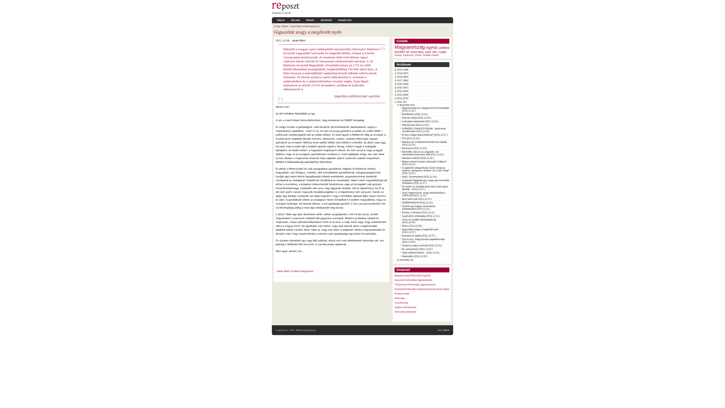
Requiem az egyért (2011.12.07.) (419, 235)
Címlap (281, 20)
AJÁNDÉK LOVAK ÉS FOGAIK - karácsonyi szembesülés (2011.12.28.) (424, 130)
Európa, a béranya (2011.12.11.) (418, 212)
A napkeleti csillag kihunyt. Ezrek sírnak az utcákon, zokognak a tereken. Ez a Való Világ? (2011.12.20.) (425, 171)
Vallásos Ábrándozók (405, 307)
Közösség (400, 298)
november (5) (406, 260)
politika (444, 47)
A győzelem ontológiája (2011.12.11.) (421, 216)
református (417, 51)
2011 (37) (402, 102)
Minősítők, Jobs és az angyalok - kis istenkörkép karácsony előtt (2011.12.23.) (423, 153)
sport (428, 51)
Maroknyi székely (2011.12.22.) (418, 158)
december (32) (407, 105)
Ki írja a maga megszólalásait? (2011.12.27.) (425, 135)
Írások (310, 20)
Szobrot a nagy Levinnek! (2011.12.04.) (422, 245)
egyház (432, 47)
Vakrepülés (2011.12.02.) (415, 256)
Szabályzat (345, 20)
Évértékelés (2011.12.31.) (415, 114)
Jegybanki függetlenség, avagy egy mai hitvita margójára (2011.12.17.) (425, 181)
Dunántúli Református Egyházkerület (413, 280)
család (442, 51)
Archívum (326, 20)
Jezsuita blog (401, 302)
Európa (398, 55)
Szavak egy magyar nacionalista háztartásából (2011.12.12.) (418, 207)
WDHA (446, 330)
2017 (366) (402, 80)
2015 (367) (402, 87)
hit (407, 52)
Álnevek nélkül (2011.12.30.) (416, 118)
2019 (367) (402, 73)
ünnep (418, 55)
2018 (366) (402, 77)
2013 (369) (402, 95)
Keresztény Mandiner (405, 312)
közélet (400, 52)
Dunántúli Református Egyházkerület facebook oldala (422, 289)
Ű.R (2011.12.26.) (411, 138)
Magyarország (410, 47)
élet (434, 51)
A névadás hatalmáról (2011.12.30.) (420, 121)
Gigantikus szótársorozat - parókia (357, 96)
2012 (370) (402, 98)
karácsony (408, 55)
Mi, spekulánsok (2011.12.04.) (417, 249)
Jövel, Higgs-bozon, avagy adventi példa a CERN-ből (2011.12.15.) (424, 194)
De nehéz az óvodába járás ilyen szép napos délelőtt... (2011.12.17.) (425, 188)
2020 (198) (402, 69)
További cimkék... (431, 55)
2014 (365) (402, 91)
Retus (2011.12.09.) (412, 226)
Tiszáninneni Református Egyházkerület (415, 284)
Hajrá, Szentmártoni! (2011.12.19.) (419, 176)
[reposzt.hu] (285, 9)
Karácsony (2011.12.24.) (414, 148)
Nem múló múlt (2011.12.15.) (417, 199)
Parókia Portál (402, 293)
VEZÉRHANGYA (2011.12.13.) (417, 202)
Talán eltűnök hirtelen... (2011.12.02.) (421, 252)
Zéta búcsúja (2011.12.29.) (415, 125)
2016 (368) (402, 84)
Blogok (285, 26)
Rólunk (295, 20)
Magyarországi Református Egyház (413, 275)
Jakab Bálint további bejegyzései (305, 26)
